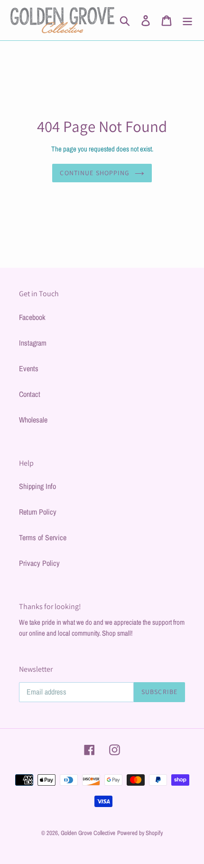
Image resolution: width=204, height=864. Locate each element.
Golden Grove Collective (88, 833)
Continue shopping (95, 173)
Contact (29, 394)
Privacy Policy (39, 563)
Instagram (32, 343)
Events (28, 368)
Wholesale (33, 419)
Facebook (32, 317)
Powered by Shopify (140, 833)
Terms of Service (42, 537)
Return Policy (37, 512)
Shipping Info (37, 486)
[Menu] (187, 20)
